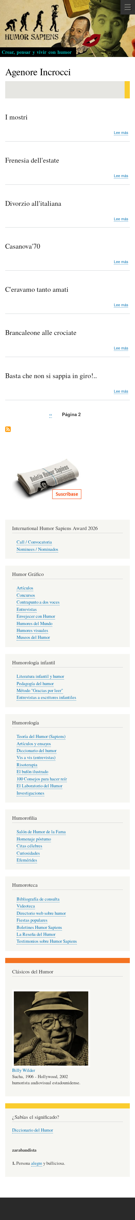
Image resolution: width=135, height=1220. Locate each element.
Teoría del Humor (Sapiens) (41, 736)
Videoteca (26, 906)
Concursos (26, 595)
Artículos (25, 588)
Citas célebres (29, 846)
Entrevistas (27, 609)
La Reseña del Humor (36, 934)
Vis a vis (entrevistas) (36, 757)
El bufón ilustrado (32, 772)
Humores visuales (32, 630)
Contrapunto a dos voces (38, 602)
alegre (36, 1163)
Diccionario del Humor (32, 1130)
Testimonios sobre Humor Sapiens (47, 941)
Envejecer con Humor (36, 616)
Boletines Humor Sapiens (39, 927)
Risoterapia (27, 765)
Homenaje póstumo (34, 839)
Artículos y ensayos (34, 744)
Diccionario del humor (36, 750)
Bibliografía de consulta (38, 899)
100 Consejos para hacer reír (42, 779)
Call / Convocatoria (34, 542)
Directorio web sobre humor (41, 913)
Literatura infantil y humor (40, 676)
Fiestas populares (32, 920)
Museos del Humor (33, 637)
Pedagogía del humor (35, 683)
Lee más (121, 132)
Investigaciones (30, 793)
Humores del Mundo (34, 623)
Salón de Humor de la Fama (41, 832)
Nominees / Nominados (37, 549)
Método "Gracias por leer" (40, 690)
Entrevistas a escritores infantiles (46, 697)
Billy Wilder (23, 1070)
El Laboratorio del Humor (39, 786)
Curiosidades (28, 853)
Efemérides (27, 860)
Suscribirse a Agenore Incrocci (8, 429)
